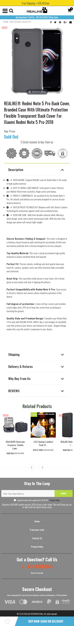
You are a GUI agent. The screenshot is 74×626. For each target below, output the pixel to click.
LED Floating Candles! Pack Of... (43, 443)
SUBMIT (64, 493)
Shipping (14, 354)
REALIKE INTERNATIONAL (33, 613)
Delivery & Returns (20, 366)
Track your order (37, 529)
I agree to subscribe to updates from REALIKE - (38, 500)
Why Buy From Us (19, 378)
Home (5, 21)
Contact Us (37, 538)
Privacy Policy (54, 500)
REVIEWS (14, 390)
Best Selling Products (20, 21)
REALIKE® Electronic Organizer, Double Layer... (15, 445)
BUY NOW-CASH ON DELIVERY (45, 621)
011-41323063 (39, 566)
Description (15, 169)
